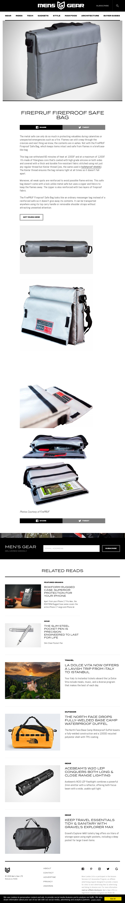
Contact (48, 873)
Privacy (48, 881)
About (47, 868)
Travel (69, 660)
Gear (8, 15)
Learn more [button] (96, 900)
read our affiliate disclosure (92, 890)
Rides (19, 15)
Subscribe (111, 548)
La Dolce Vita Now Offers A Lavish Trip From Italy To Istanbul (92, 669)
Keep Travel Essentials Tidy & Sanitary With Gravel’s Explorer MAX (90, 824)
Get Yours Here (31, 217)
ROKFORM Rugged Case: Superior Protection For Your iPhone (59, 591)
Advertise (49, 877)
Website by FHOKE (11, 879)
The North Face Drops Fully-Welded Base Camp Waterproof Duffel (91, 720)
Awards (48, 886)
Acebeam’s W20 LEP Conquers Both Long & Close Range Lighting (89, 772)
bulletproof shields (91, 166)
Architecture (90, 15)
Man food (71, 15)
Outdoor (70, 712)
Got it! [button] (113, 899)
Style (56, 15)
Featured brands (53, 582)
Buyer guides (112, 15)
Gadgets (43, 15)
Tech (30, 15)
